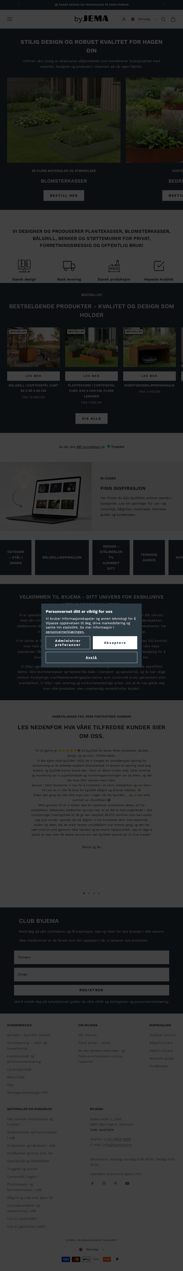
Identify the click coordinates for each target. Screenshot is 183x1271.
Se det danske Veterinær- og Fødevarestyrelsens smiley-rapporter (101, 1056)
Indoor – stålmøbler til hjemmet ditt (111, 557)
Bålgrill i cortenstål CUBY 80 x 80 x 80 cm (33, 388)
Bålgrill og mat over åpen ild (30, 1198)
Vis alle (91, 419)
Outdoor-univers (162, 1035)
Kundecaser (158, 1066)
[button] (143, 19)
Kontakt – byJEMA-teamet (28, 1035)
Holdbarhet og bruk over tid (29, 1153)
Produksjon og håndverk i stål (31, 1146)
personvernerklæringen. (65, 632)
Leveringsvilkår (19, 1069)
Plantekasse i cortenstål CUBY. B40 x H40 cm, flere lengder (91, 391)
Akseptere (115, 643)
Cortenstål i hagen (22, 1177)
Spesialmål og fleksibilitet (28, 1161)
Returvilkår (16, 1077)
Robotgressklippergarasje (149, 385)
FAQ (10, 1085)
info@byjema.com (117, 1145)
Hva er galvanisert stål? (26, 1227)
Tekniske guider (149, 557)
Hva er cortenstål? (22, 1219)
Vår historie (87, 1035)
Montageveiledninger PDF (27, 1093)
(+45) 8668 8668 (117, 1139)
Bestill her (64, 196)
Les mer (33, 375)
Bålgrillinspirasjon (61, 557)
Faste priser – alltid (94, 1043)
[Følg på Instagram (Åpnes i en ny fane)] (104, 1183)
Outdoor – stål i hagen (15, 557)
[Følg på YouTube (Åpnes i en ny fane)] (127, 1183)
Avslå (91, 658)
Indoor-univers (161, 1051)
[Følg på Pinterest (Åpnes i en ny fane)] (115, 1183)
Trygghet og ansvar (22, 1169)
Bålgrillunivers (161, 1043)
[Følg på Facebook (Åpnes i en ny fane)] (92, 1183)
